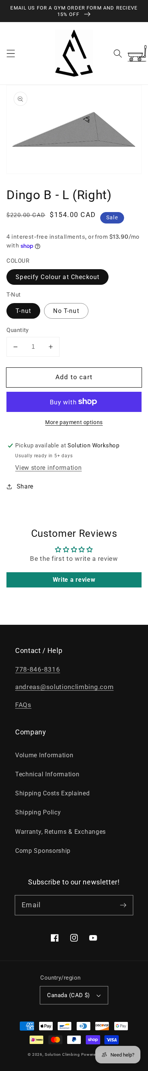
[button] (10, 53)
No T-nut (66, 310)
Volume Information (44, 755)
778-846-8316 (37, 669)
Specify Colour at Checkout (57, 277)
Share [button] (25, 486)
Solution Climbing (62, 1054)
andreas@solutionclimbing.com (64, 687)
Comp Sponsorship (43, 850)
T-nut (23, 310)
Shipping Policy (38, 812)
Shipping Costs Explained (52, 793)
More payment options (74, 422)
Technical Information (47, 774)
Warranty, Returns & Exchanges (60, 831)
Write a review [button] (74, 579)
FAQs (23, 705)
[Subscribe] (123, 905)
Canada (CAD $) (68, 995)
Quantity (17, 330)
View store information (48, 467)
